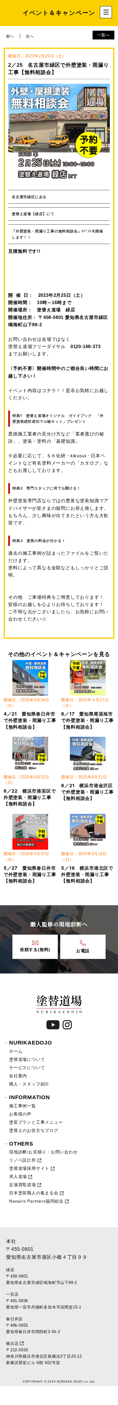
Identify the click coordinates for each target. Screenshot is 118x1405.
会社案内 (18, 1075)
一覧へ (103, 34)
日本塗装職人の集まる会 (33, 1192)
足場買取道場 (22, 1184)
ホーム (15, 1051)
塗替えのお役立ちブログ (33, 1130)
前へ (10, 36)
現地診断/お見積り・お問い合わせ (43, 1151)
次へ (30, 36)
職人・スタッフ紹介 (29, 1084)
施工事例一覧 (22, 1105)
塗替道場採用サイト (29, 1168)
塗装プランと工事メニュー (36, 1122)
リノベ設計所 (22, 1160)
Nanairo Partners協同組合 (36, 1201)
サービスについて (27, 1067)
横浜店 (12, 1343)
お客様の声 (20, 1114)
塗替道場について (27, 1059)
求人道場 (18, 1176)
